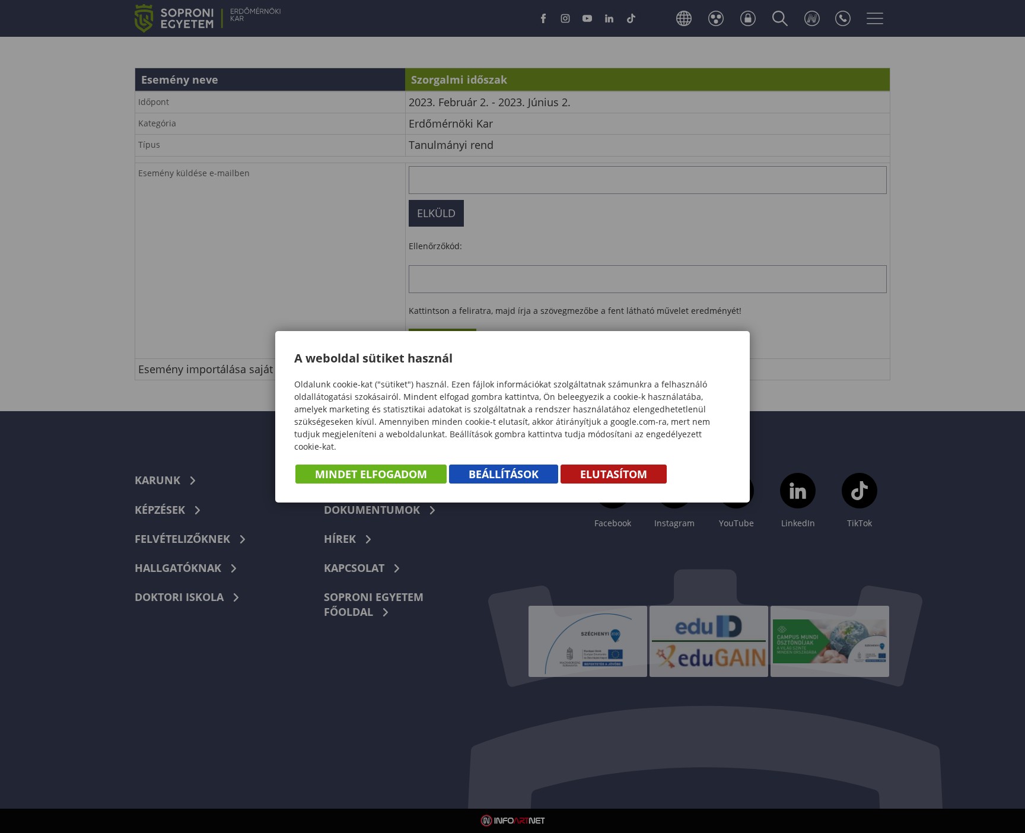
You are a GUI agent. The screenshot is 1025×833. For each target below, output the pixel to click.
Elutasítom (613, 474)
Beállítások (504, 474)
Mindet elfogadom (371, 474)
